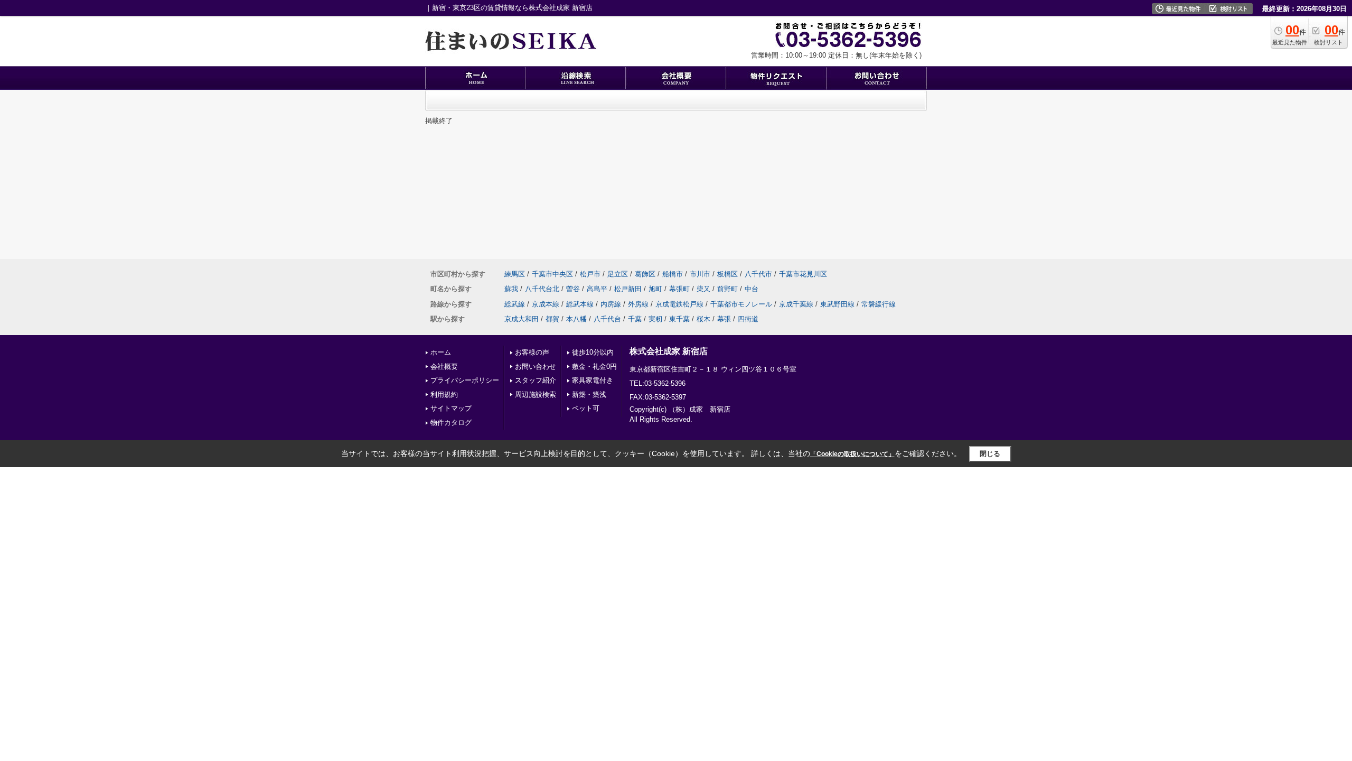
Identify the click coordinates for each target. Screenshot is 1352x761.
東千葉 (679, 319)
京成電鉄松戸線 (679, 304)
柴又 (703, 289)
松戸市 (590, 274)
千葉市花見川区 (803, 274)
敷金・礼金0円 (594, 366)
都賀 (552, 319)
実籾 (655, 319)
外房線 (638, 304)
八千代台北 (542, 289)
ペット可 (585, 408)
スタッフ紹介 (535, 380)
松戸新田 (628, 289)
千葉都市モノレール (741, 304)
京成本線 (545, 304)
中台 (751, 289)
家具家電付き (592, 380)
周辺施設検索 (535, 394)
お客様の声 (532, 352)
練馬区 (514, 274)
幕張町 (679, 289)
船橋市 (672, 274)
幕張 (724, 319)
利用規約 (444, 394)
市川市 (700, 274)
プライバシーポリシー (464, 380)
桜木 (703, 319)
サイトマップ (451, 408)
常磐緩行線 (878, 304)
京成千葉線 (796, 304)
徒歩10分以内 (593, 352)
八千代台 (607, 319)
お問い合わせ (535, 366)
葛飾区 (645, 274)
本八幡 (576, 319)
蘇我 (511, 289)
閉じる (990, 454)
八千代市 (758, 274)
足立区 (617, 274)
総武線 (514, 304)
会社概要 (444, 366)
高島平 (597, 289)
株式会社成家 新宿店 (669, 351)
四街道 (748, 319)
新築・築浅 (589, 394)
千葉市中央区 (552, 274)
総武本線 (580, 304)
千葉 (635, 319)
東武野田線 (837, 304)
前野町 (727, 289)
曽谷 (573, 289)
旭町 (655, 289)
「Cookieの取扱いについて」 (852, 454)
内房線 (610, 304)
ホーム (440, 352)
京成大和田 (521, 319)
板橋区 (727, 274)
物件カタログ (451, 422)
